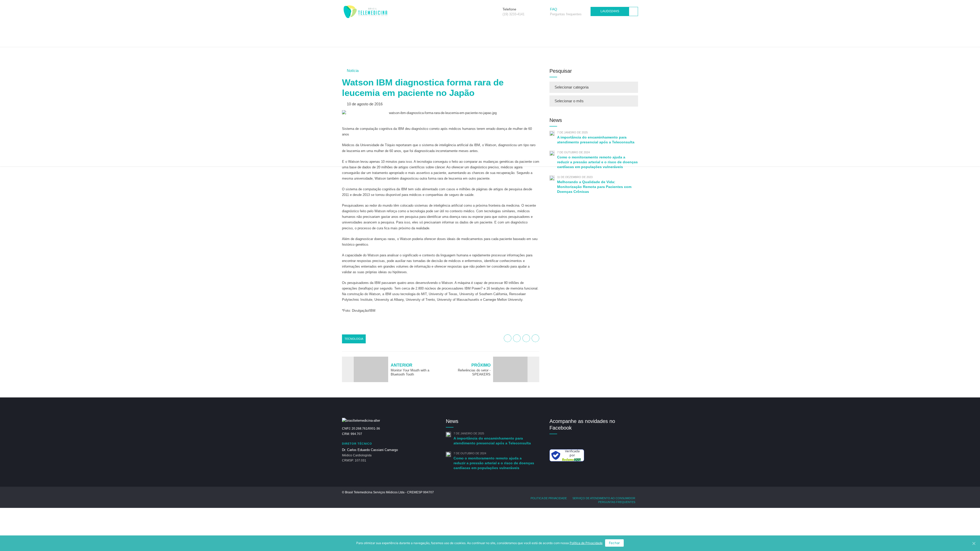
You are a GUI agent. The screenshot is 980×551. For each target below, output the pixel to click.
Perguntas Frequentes (616, 502)
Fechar (614, 543)
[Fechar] (973, 543)
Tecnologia (354, 338)
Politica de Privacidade (549, 498)
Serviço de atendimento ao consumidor (603, 498)
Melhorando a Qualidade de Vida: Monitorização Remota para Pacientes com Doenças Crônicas (594, 187)
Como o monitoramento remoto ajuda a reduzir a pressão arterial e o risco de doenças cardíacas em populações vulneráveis (494, 463)
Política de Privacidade (586, 543)
